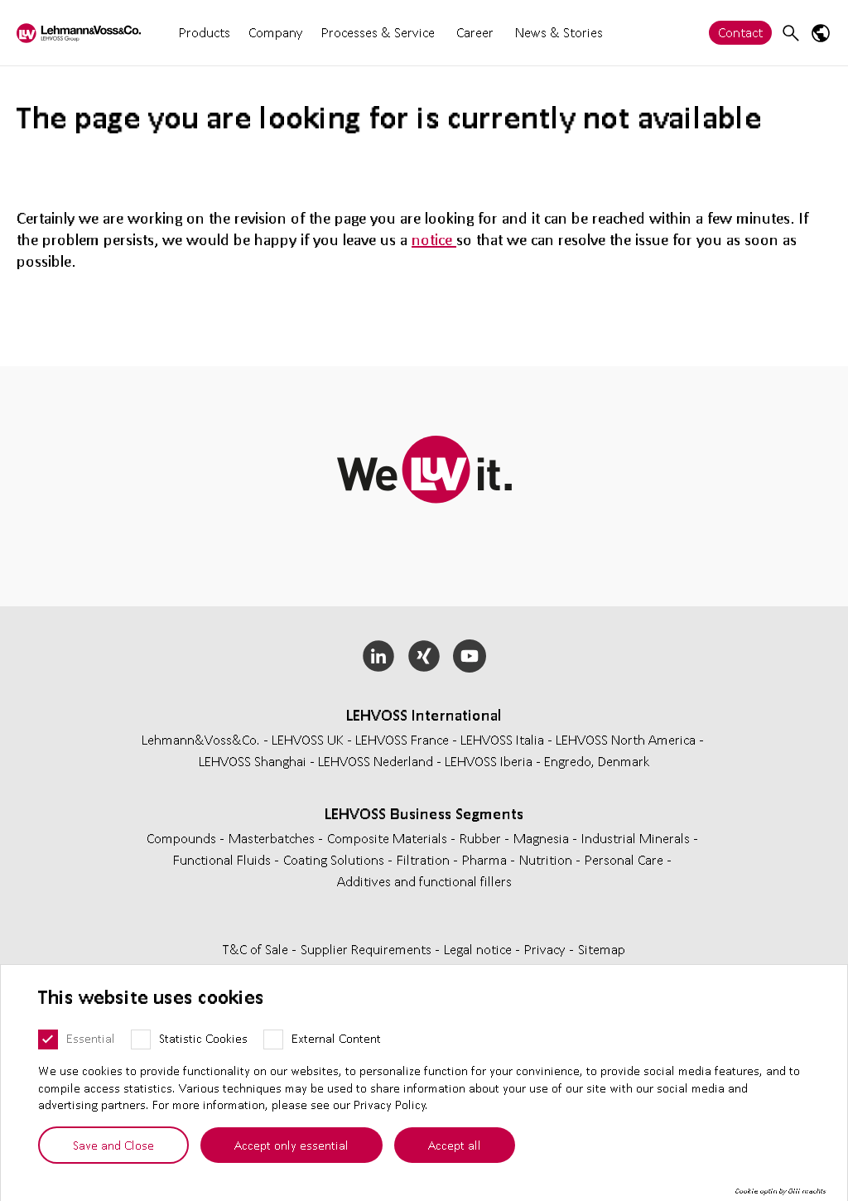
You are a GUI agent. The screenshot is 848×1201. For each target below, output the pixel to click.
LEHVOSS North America (626, 739)
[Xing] (424, 656)
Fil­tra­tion (425, 859)
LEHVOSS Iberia (488, 761)
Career (475, 33)
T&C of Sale (257, 949)
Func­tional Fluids (223, 859)
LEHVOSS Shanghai (252, 761)
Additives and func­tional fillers (424, 881)
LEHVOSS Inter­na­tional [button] (424, 715)
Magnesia (542, 838)
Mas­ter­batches (273, 838)
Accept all (454, 1144)
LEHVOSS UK (308, 739)
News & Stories (559, 32)
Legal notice (479, 949)
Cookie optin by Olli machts (780, 1191)
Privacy (546, 949)
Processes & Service (378, 32)
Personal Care (626, 859)
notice (434, 239)
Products (204, 32)
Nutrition (547, 859)
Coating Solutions (335, 859)
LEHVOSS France (402, 739)
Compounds (183, 838)
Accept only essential (291, 1144)
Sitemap (601, 949)
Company (275, 32)
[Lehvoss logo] (78, 32)
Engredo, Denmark (597, 761)
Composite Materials (388, 838)
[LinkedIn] (379, 656)
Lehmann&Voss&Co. (201, 739)
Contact (740, 32)
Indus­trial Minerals (637, 838)
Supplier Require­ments (368, 949)
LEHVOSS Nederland (375, 761)
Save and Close (113, 1144)
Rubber (482, 838)
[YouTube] (469, 656)
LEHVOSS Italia (502, 739)
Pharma (486, 859)
